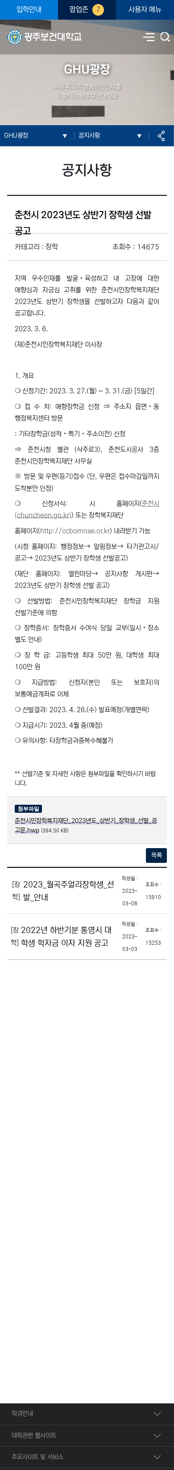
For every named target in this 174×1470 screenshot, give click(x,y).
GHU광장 (16, 135)
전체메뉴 (149, 37)
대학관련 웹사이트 (34, 1435)
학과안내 (22, 1413)
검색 (166, 38)
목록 (156, 855)
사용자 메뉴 (145, 9)
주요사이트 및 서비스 (37, 1457)
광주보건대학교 (26, 31)
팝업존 (85, 9)
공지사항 (89, 135)
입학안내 (29, 9)
